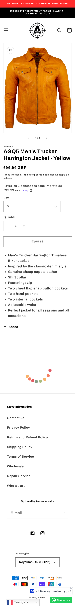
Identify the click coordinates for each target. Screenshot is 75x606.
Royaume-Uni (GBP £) (34, 562)
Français (21, 602)
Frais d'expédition (33, 175)
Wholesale (15, 466)
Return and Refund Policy (27, 437)
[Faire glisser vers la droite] (46, 138)
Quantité (9, 217)
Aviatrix (42, 598)
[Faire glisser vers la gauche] (28, 138)
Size (6, 198)
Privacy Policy (18, 427)
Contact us (15, 418)
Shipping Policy (19, 447)
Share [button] (13, 327)
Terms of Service (20, 456)
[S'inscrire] (63, 513)
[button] (6, 30)
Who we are (16, 485)
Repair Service (19, 476)
